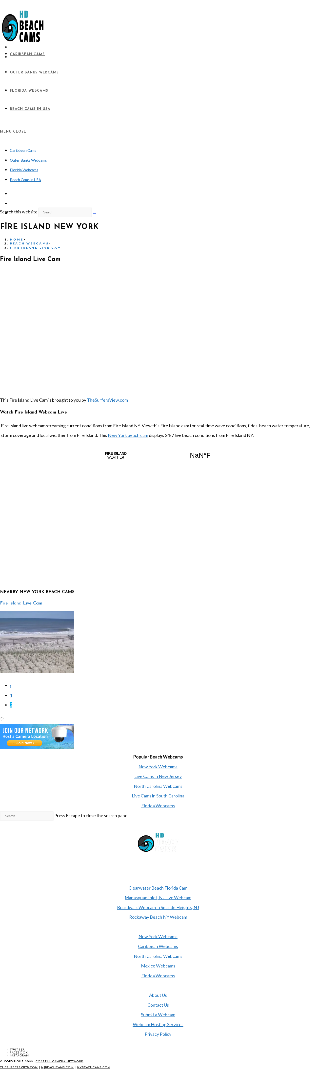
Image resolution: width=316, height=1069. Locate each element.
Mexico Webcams (158, 965)
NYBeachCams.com (93, 1067)
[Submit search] (94, 213)
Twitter (17, 1049)
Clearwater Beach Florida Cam (158, 888)
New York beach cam (128, 435)
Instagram (19, 1055)
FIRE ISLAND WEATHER (158, 455)
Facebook (19, 1052)
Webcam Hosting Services (158, 1024)
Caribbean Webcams (158, 946)
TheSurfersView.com (107, 400)
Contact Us (158, 1005)
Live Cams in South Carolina (158, 795)
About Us (158, 995)
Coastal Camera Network (59, 1061)
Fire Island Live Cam (35, 247)
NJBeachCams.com (57, 1067)
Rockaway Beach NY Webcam (158, 917)
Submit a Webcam (158, 1014)
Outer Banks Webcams (28, 160)
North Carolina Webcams (158, 786)
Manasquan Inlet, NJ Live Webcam (158, 897)
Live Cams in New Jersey (158, 776)
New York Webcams (158, 766)
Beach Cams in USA (25, 179)
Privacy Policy (158, 1034)
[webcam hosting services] (37, 747)
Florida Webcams (24, 170)
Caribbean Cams (23, 150)
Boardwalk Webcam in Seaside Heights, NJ (158, 907)
